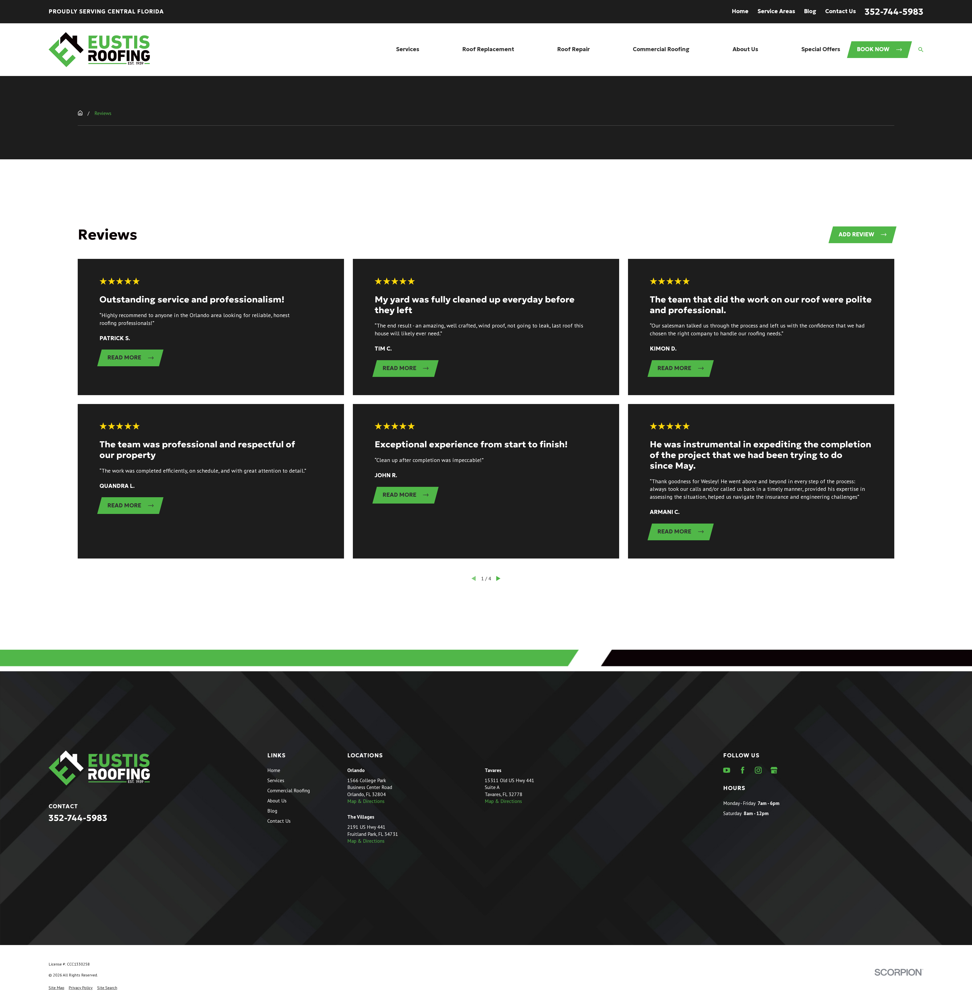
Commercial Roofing (288, 790)
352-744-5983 (894, 11)
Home (740, 11)
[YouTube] (726, 770)
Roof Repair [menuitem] (573, 49)
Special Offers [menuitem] (820, 49)
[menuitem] (56, 988)
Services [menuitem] (407, 49)
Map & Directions (365, 801)
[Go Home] (80, 113)
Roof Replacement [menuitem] (488, 49)
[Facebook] (742, 770)
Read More (124, 357)
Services (275, 780)
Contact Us (840, 11)
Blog (810, 11)
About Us (277, 800)
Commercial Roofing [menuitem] (661, 49)
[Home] (99, 49)
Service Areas (776, 11)
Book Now (873, 49)
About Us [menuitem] (745, 49)
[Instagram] (758, 770)
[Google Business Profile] (774, 770)
